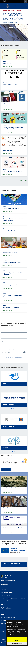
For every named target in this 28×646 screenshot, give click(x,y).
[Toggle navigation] (2, 6)
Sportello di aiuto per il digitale (11, 208)
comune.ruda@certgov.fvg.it (9, 617)
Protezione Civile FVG (8, 426)
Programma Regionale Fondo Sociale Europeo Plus (12, 273)
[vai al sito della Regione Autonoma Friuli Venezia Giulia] (4, 1)
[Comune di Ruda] (2, 576)
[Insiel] (3, 642)
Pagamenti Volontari (8, 405)
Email (2, 329)
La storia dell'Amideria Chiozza (11, 488)
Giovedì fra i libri (7, 63)
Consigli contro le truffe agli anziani (12, 171)
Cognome (3, 341)
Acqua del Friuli (7, 448)
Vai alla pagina (7, 66)
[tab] (11, 408)
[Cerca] (26, 6)
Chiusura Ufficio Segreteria (10, 231)
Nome (2, 335)
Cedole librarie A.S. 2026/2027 (11, 307)
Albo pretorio (4, 584)
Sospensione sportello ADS (10, 285)
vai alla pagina (5, 470)
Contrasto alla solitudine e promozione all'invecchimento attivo (13, 128)
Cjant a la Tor (6, 106)
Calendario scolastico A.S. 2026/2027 (13, 262)
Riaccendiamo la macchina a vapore (12, 508)
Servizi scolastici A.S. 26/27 (10, 252)
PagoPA (5, 383)
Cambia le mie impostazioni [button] (16, 643)
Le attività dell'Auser (8, 150)
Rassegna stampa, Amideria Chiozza (12, 528)
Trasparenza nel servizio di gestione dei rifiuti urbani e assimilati (14, 588)
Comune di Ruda (7, 576)
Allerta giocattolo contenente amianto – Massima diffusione (13, 219)
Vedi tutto (23, 180)
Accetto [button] (16, 638)
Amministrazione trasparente (8, 580)
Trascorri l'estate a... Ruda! (10, 85)
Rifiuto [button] (16, 640)
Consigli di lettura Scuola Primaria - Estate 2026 (14, 296)
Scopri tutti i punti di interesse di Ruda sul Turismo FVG (14, 564)
